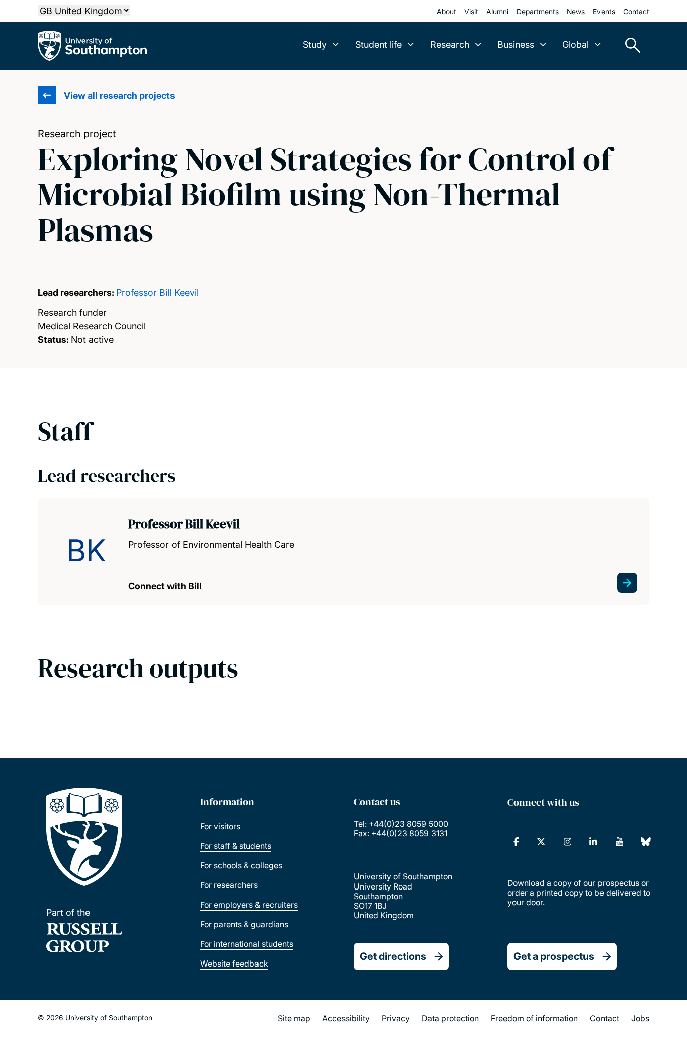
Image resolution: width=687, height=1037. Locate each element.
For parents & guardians (244, 924)
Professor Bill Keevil (157, 292)
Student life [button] (378, 44)
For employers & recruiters (249, 905)
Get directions (393, 956)
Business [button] (515, 44)
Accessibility (346, 1018)
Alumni (497, 11)
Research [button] (449, 44)
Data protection (450, 1018)
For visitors (220, 826)
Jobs (640, 1018)
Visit (471, 11)
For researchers (229, 885)
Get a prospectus (553, 956)
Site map (294, 1018)
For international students (246, 944)
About (446, 11)
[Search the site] (629, 46)
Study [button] (315, 44)
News (576, 11)
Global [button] (575, 44)
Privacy (396, 1018)
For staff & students (235, 846)
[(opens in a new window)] (516, 841)
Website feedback (234, 963)
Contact (636, 11)
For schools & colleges (241, 865)
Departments (538, 11)
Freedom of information (534, 1018)
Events (604, 11)
